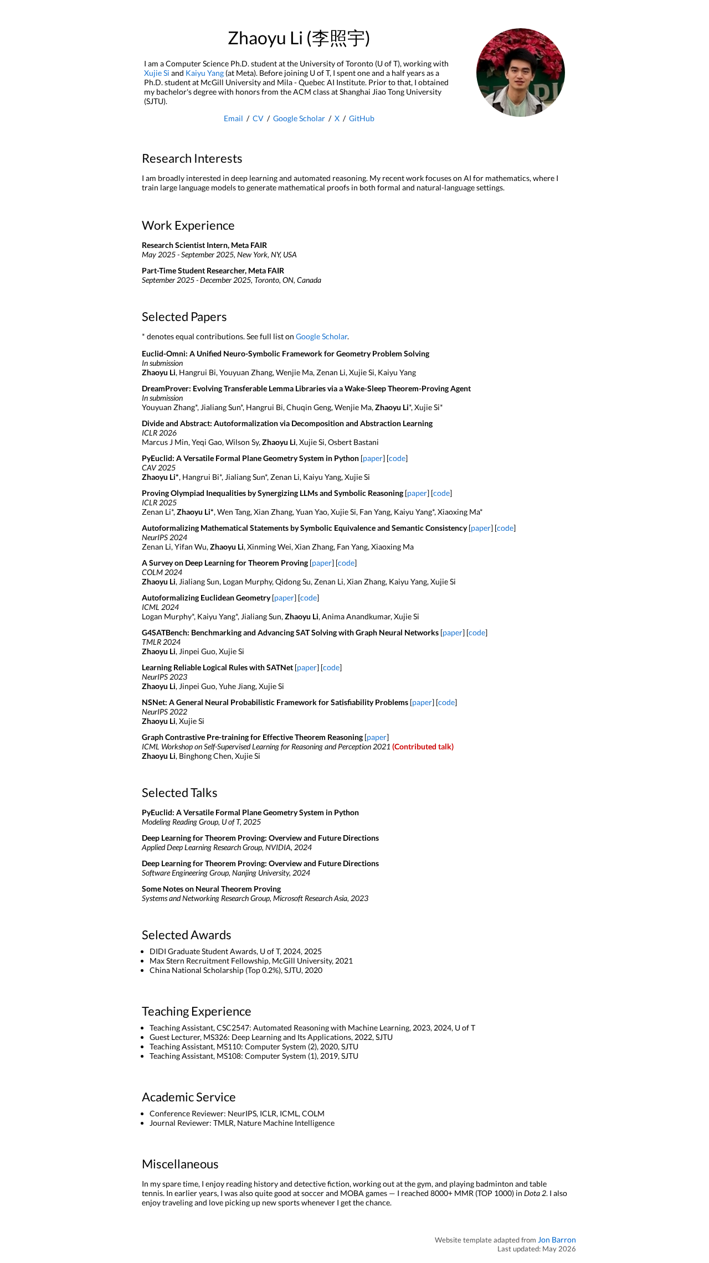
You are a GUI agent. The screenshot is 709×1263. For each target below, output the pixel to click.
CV (258, 118)
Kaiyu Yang (205, 72)
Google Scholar (299, 118)
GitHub (361, 118)
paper (373, 458)
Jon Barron (557, 1239)
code (397, 458)
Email (233, 118)
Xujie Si (156, 72)
